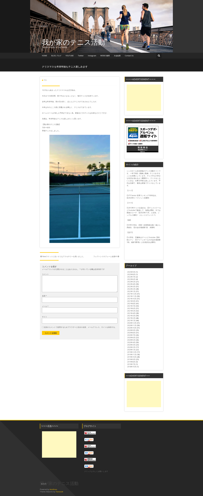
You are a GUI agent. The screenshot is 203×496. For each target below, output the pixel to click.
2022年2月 (131, 289)
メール (45, 306)
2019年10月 (131, 357)
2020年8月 (131, 333)
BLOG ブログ (56, 55)
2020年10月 (131, 328)
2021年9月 (131, 301)
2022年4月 (131, 284)
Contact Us (129, 55)
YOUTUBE (70, 55)
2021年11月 (131, 296)
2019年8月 (131, 362)
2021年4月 (131, 313)
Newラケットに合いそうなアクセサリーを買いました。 (63, 256)
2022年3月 (131, 286)
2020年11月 (131, 325)
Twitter (81, 55)
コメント (45, 274)
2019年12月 (131, 352)
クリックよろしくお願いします (96, 471)
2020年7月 (131, 335)
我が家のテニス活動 (77, 42)
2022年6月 (131, 279)
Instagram (92, 55)
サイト (44, 317)
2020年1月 (131, 350)
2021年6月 (131, 308)
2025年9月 (131, 272)
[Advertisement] (144, 97)
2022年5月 (131, 282)
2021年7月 (131, 306)
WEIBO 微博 (105, 55)
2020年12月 (131, 323)
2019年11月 (131, 354)
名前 (44, 296)
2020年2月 (131, 347)
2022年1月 (131, 291)
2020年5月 (131, 340)
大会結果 (117, 55)
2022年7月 (131, 277)
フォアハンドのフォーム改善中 (105, 256)
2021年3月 (131, 316)
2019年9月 (131, 359)
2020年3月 (131, 345)
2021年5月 (131, 311)
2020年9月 (131, 330)
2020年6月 (131, 337)
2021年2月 (131, 318)
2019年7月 (131, 364)
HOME (44, 55)
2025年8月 (131, 274)
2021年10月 (131, 299)
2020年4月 (131, 342)
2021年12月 (131, 294)
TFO (45, 80)
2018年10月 (131, 367)
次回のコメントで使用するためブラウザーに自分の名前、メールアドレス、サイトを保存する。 (80, 327)
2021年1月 (131, 320)
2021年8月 (131, 303)
